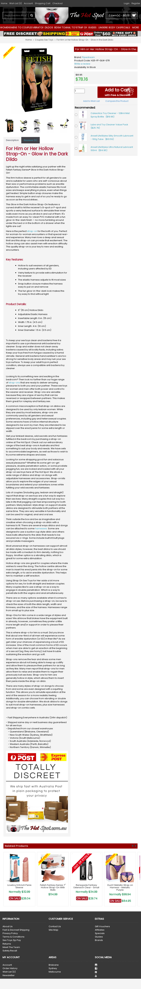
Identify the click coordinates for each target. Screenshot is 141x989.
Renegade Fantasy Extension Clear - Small (86, 886)
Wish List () (9, 971)
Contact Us (55, 926)
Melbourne (55, 971)
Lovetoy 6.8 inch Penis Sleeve (19, 886)
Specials (100, 933)
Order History (10, 968)
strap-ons (14, 382)
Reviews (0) (30, 140)
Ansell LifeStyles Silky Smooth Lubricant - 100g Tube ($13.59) (112, 137)
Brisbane (54, 965)
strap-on (32, 231)
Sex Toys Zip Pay (12, 940)
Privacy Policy (10, 933)
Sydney (53, 968)
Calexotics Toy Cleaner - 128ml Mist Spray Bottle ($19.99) (110, 115)
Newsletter (9, 975)
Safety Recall (10, 950)
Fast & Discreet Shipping (16, 929)
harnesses (41, 528)
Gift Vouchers (102, 926)
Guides (99, 936)
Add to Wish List (91, 101)
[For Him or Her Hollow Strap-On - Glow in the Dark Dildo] (36, 80)
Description (12, 140)
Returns (7, 943)
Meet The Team (11, 947)
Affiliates (99, 929)
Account (7, 965)
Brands (99, 940)
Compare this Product (116, 101)
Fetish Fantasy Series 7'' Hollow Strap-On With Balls (53, 887)
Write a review (82, 63)
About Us (8, 926)
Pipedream (88, 57)
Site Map (53, 929)
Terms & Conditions (13, 936)
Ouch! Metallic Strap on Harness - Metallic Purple (120, 887)
